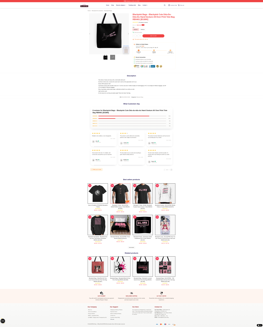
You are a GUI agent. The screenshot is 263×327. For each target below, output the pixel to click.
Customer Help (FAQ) (115, 317)
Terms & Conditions (92, 311)
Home (89, 10)
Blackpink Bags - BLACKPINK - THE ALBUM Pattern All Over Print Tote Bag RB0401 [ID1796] (165, 280)
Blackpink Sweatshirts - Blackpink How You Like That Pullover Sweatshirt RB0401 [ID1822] (97, 238)
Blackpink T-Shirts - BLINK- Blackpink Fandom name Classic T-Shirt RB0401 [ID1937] (142, 207)
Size (133, 27)
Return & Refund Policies (115, 313)
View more (131, 247)
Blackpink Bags (108, 10)
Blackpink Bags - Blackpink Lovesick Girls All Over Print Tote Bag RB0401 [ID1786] (143, 280)
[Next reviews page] (171, 170)
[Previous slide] (89, 33)
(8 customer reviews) (143, 22)
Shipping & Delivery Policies (116, 309)
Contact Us (112, 315)
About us (90, 309)
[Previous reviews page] (164, 170)
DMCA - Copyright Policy (93, 315)
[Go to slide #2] (112, 57)
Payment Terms (113, 311)
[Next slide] (128, 33)
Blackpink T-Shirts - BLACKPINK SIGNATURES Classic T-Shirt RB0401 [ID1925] (120, 207)
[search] (164, 5)
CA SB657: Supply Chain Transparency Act (97, 317)
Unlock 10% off (2, 321)
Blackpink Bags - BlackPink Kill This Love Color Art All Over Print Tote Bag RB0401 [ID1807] (98, 280)
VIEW (98, 202)
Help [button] (260, 325)
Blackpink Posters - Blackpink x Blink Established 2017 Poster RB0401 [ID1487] (143, 238)
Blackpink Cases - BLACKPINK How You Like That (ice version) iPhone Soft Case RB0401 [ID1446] (165, 238)
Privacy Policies (91, 313)
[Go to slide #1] (105, 57)
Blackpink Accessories (97, 10)
